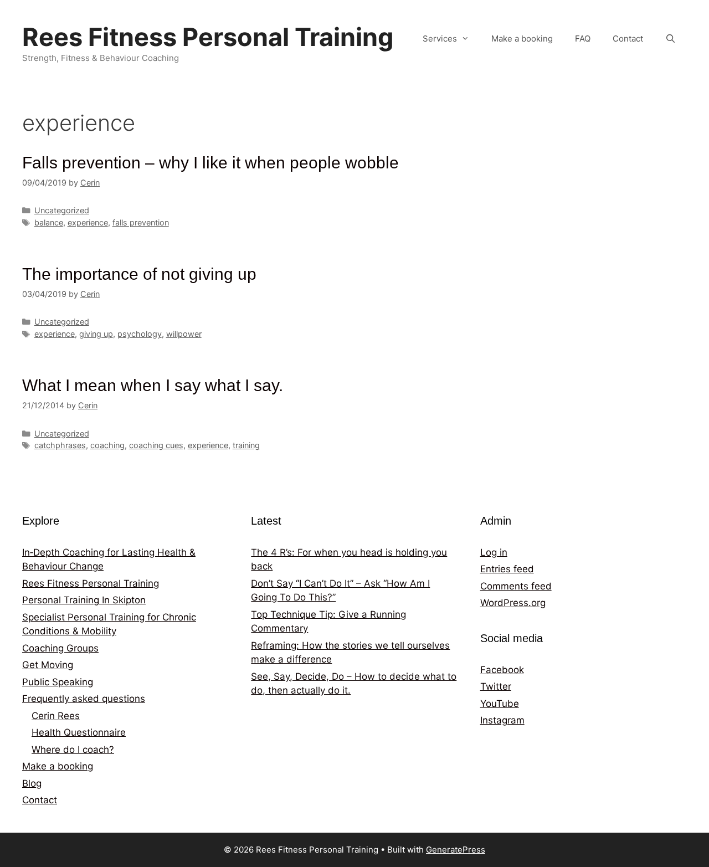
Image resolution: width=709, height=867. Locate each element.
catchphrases (60, 445)
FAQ (582, 38)
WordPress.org (513, 602)
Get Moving (47, 664)
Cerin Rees (56, 715)
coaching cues (156, 445)
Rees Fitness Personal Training (208, 37)
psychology (139, 333)
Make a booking (522, 38)
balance (48, 222)
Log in (493, 552)
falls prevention (140, 222)
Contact (628, 38)
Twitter (495, 686)
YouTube (499, 703)
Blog (32, 783)
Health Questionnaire (79, 732)
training (246, 445)
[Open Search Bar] (670, 38)
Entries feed (507, 568)
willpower (184, 333)
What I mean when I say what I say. (152, 385)
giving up (96, 333)
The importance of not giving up (139, 274)
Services (440, 38)
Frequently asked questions (83, 698)
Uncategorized (61, 210)
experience (88, 222)
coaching (107, 445)
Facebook (502, 669)
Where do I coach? (73, 749)
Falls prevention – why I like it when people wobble (210, 162)
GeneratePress (455, 849)
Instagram (502, 720)
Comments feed (516, 586)
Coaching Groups (60, 648)
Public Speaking (57, 682)
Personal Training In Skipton (84, 600)
